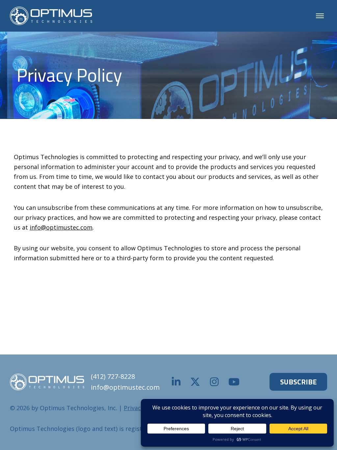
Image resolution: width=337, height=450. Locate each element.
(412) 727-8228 (113, 376)
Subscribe (298, 381)
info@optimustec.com (61, 227)
